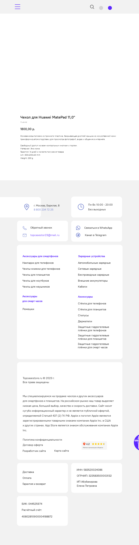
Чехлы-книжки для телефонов (41, 268)
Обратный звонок (41, 227)
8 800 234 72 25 (43, 209)
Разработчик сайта (34, 450)
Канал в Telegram (95, 235)
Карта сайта (61, 450)
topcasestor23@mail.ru (44, 235)
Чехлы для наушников (36, 286)
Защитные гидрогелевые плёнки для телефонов (93, 328)
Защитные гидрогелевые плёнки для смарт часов (93, 345)
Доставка (28, 472)
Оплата (27, 478)
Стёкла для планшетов (92, 309)
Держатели (85, 321)
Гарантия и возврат (34, 483)
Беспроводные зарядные (93, 274)
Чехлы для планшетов (36, 274)
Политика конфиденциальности (42, 439)
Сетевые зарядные (90, 268)
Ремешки (28, 309)
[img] (17, 6)
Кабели (82, 286)
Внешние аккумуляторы (93, 280)
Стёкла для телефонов (92, 303)
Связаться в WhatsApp (98, 227)
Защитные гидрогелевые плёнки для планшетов (93, 337)
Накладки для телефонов (38, 262)
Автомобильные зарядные (94, 262)
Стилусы (83, 315)
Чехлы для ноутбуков (35, 280)
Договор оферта (33, 445)
